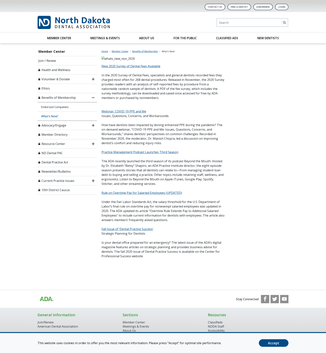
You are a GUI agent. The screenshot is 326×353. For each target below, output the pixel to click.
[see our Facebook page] (265, 299)
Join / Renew (47, 61)
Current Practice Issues (58, 181)
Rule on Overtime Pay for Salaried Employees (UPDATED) (141, 193)
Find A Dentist (239, 6)
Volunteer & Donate (56, 79)
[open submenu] (93, 79)
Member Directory (55, 134)
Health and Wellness (56, 70)
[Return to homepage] (86, 22)
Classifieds (215, 322)
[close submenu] (93, 97)
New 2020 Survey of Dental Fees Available (130, 66)
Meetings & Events (105, 38)
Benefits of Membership (59, 98)
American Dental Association (58, 326)
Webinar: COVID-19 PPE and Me (123, 111)
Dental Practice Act (55, 162)
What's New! (49, 116)
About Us (146, 38)
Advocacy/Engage (54, 125)
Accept (273, 343)
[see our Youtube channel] (284, 299)
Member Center (59, 38)
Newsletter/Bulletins (56, 171)
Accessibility (216, 330)
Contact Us (215, 6)
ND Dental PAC (52, 153)
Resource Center (53, 144)
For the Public (185, 38)
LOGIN (281, 6)
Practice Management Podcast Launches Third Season (139, 152)
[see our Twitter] (275, 299)
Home (104, 51)
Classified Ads (227, 38)
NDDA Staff (216, 326)
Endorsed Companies (55, 107)
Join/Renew (263, 6)
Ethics (46, 88)
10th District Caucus (56, 190)
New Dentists (268, 38)
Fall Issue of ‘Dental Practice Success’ (127, 229)
